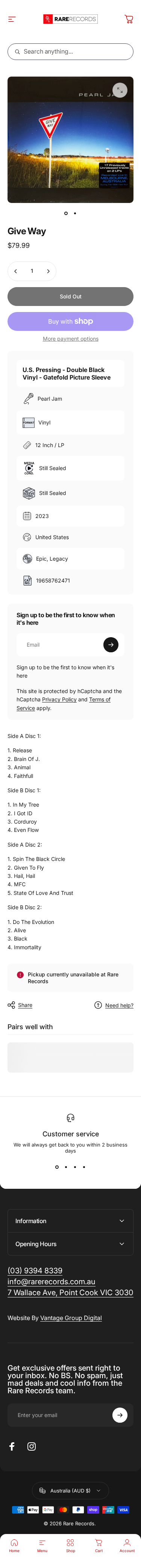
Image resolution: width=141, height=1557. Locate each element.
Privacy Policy (59, 699)
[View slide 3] (75, 1167)
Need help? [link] (119, 1005)
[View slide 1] (57, 1167)
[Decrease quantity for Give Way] (16, 271)
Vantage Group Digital (71, 1318)
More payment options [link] (71, 338)
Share (25, 1005)
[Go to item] (66, 213)
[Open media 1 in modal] (119, 90)
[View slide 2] (66, 1167)
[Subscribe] (110, 644)
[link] (70, 1292)
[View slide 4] (84, 1167)
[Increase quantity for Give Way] (48, 271)
